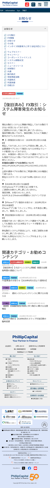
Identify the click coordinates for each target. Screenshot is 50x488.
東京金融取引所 (33, 449)
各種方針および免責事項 (37, 346)
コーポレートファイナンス (19, 57)
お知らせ (8, 29)
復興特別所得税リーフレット (18, 458)
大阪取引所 (23, 447)
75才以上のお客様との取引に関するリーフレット (26, 463)
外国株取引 (10, 375)
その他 (10, 43)
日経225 (11, 85)
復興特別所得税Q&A (35, 458)
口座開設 (27, 4)
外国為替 (11, 82)
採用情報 (33, 349)
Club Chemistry (33, 367)
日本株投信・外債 (12, 369)
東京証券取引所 (15, 447)
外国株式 (11, 79)
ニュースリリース (15, 65)
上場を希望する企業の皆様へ (38, 365)
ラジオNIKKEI (38, 391)
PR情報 (10, 37)
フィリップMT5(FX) (13, 361)
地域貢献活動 (13, 76)
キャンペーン (13, 54)
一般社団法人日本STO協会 (14, 445)
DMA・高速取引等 (35, 375)
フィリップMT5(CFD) (13, 365)
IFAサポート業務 (33, 369)
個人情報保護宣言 (20, 349)
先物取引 (11, 68)
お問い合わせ (20, 346)
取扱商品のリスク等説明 (25, 352)
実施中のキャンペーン (38, 384)
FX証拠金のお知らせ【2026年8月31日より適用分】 (25, 280)
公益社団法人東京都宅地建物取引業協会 (33, 445)
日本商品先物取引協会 (25, 443)
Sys (18, 10)
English (45, 1)
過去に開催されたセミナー (13, 397)
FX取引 (9, 359)
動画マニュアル (12, 386)
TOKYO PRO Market (35, 361)
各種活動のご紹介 (38, 399)
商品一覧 (39, 4)
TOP (1, 10)
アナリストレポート (13, 388)
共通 (9, 71)
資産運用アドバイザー (14, 371)
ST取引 (9, 377)
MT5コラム (11, 384)
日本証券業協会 (19, 441)
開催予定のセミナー (12, 395)
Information (10, 10)
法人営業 (31, 373)
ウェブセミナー (14, 51)
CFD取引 (11, 35)
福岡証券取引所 (39, 447)
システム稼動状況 (15, 60)
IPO (9, 373)
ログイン (33, 4)
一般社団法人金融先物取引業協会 (33, 441)
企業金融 (31, 359)
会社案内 (8, 346)
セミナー (11, 63)
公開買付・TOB (33, 371)
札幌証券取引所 (24, 449)
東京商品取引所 (30, 447)
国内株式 (11, 74)
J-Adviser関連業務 (35, 363)
